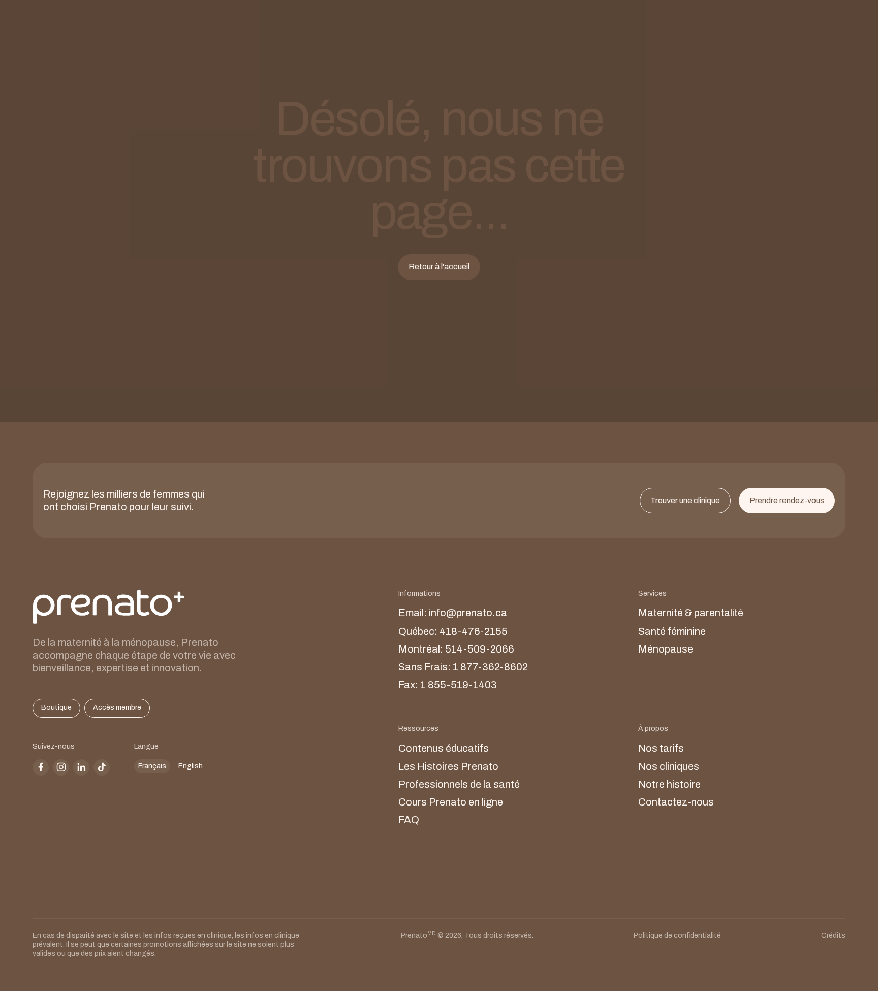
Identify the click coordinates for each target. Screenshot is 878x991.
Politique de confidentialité (677, 935)
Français (152, 766)
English (190, 766)
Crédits (833, 935)
